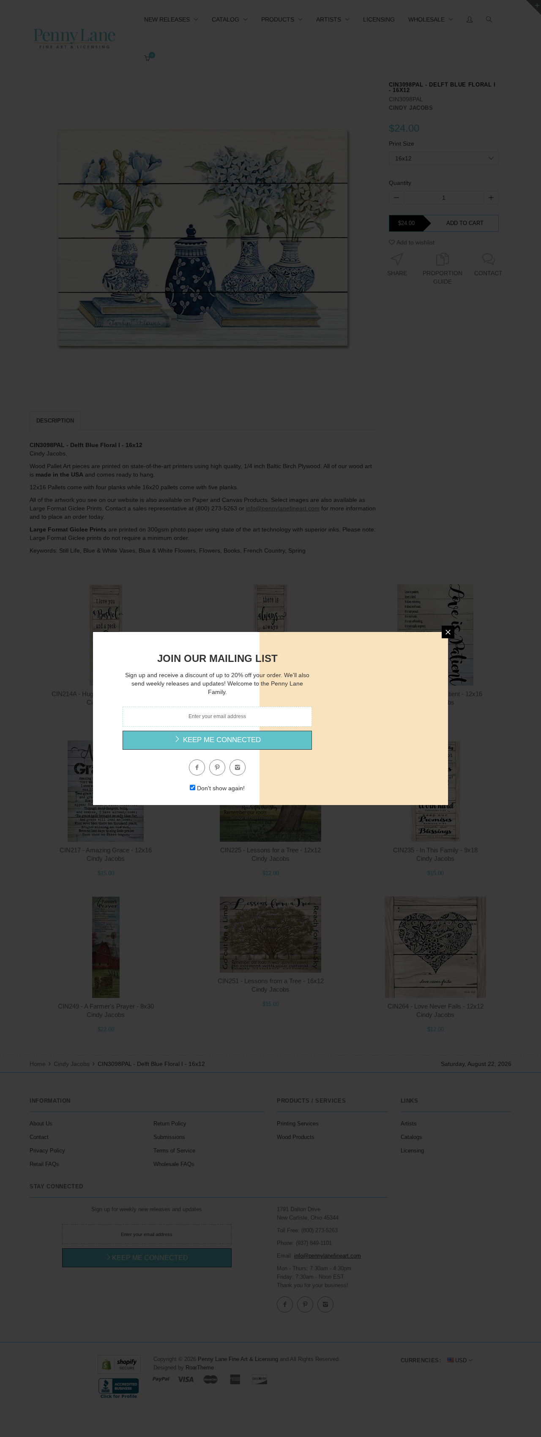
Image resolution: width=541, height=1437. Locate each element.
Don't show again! (221, 788)
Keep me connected (221, 740)
